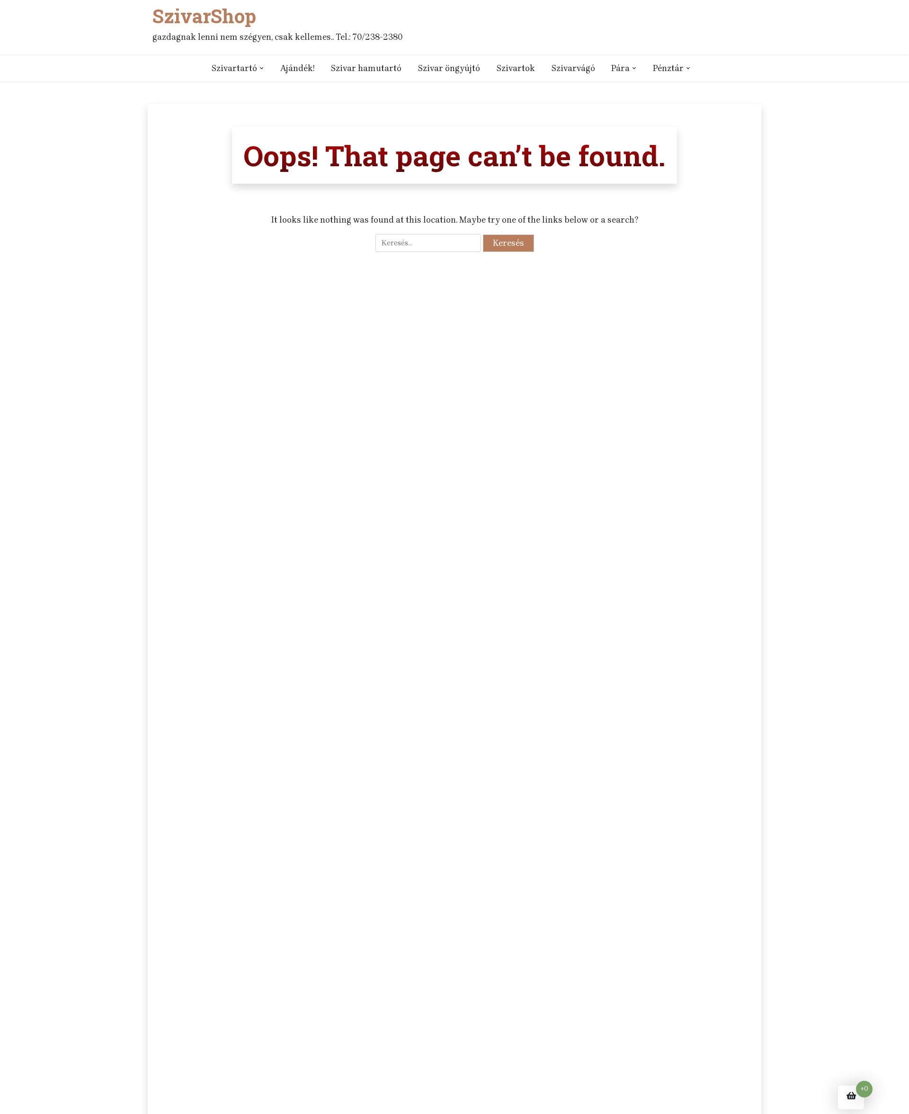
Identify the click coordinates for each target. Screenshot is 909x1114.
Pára (620, 68)
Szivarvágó (573, 68)
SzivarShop (204, 16)
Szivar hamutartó (365, 68)
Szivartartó (234, 68)
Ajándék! (297, 68)
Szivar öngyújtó (449, 68)
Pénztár (668, 68)
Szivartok (515, 68)
